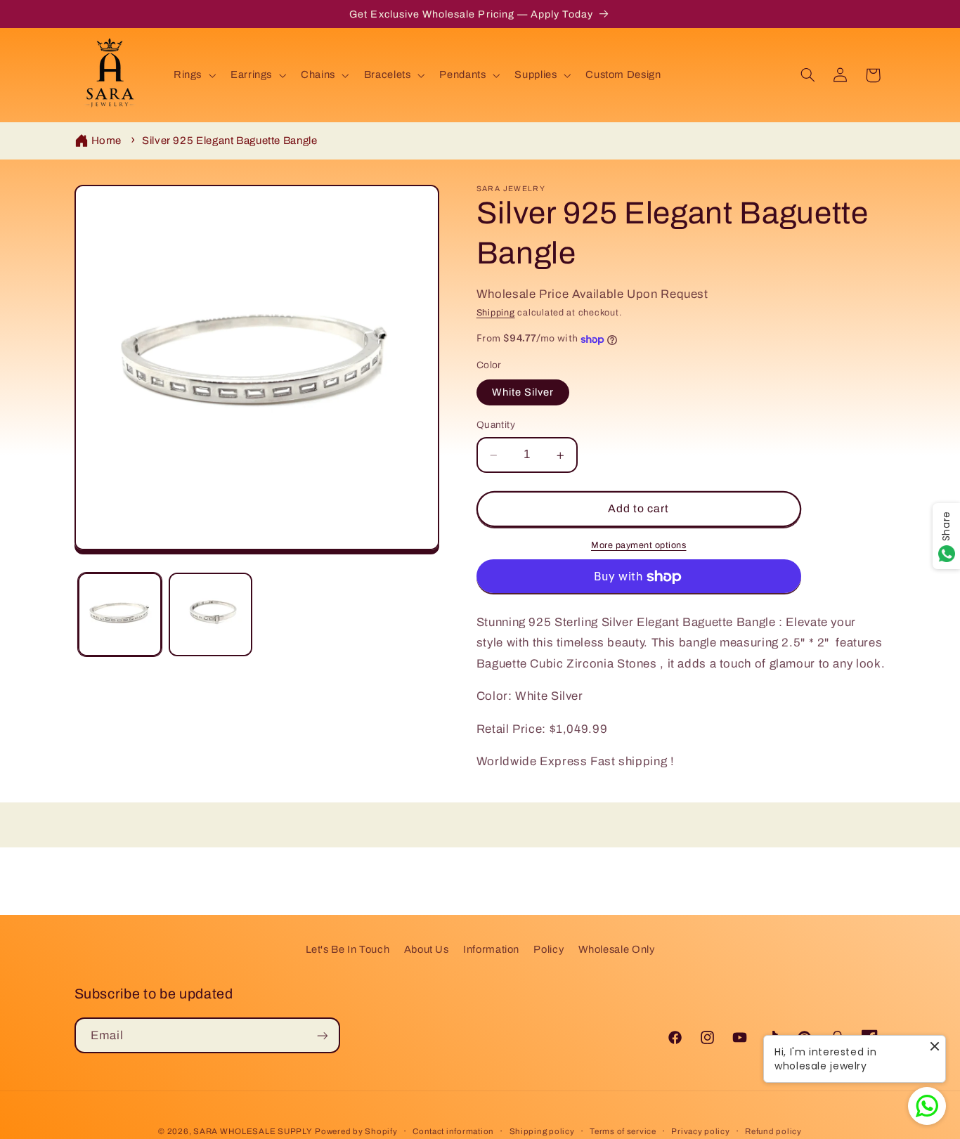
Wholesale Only (616, 949)
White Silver (523, 392)
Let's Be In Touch (348, 949)
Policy (548, 949)
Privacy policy (700, 1131)
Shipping (495, 313)
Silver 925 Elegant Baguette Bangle (229, 140)
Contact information (453, 1131)
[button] (192, 75)
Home (106, 140)
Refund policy (773, 1131)
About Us (426, 949)
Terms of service (623, 1131)
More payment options (639, 546)
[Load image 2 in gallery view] (210, 614)
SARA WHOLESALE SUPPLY (252, 1131)
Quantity (495, 425)
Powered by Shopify (356, 1131)
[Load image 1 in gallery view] (120, 614)
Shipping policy (542, 1131)
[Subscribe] (322, 1035)
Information (491, 949)
